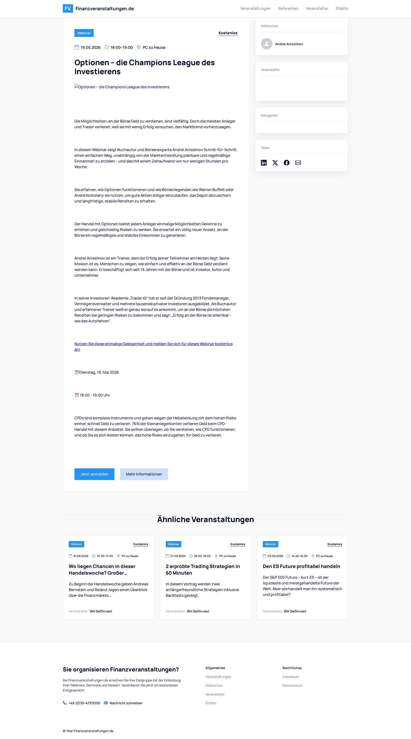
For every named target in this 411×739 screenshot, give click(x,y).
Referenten (288, 8)
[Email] (298, 164)
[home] (98, 8)
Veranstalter (317, 8)
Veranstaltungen (255, 8)
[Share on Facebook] (286, 164)
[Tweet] (275, 164)
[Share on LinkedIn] (264, 164)
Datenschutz (293, 685)
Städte (342, 8)
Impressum (291, 676)
